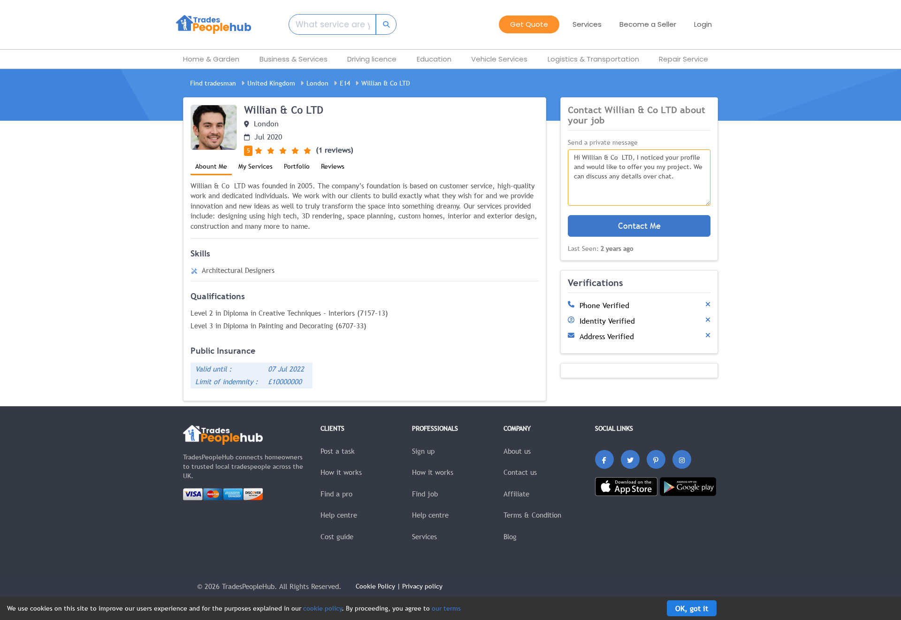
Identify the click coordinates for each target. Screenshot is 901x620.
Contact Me (639, 225)
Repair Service (683, 59)
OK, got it (691, 608)
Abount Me (211, 166)
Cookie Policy (375, 586)
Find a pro (336, 493)
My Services (255, 166)
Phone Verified (604, 305)
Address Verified (607, 336)
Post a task (338, 451)
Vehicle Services (499, 59)
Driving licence (372, 59)
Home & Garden (211, 59)
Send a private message (603, 142)
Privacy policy (422, 586)
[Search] (379, 24)
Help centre (339, 514)
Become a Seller (647, 24)
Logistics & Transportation (593, 59)
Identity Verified (607, 321)
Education (434, 59)
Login (703, 24)
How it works (341, 472)
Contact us (520, 472)
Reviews (332, 166)
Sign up (423, 451)
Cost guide (337, 536)
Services (424, 536)
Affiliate (516, 493)
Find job (425, 493)
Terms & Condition (532, 514)
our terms (446, 608)
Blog (510, 536)
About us (517, 451)
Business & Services (294, 59)
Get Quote (529, 24)
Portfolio (297, 166)
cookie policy (322, 608)
